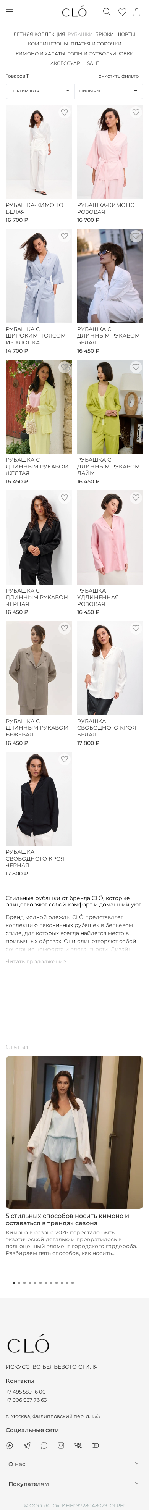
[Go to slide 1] (14, 1283)
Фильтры (89, 91)
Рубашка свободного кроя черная (35, 859)
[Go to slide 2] (19, 1283)
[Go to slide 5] (35, 1283)
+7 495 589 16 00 (26, 1392)
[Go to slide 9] (56, 1283)
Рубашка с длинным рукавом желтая (37, 466)
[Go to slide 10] (62, 1283)
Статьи (17, 1047)
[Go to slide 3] (24, 1283)
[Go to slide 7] (46, 1283)
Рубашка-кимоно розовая (106, 208)
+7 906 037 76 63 (26, 1400)
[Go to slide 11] (67, 1283)
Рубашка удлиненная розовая (98, 597)
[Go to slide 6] (40, 1283)
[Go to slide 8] (51, 1283)
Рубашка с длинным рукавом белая (108, 336)
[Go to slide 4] (30, 1283)
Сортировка (25, 91)
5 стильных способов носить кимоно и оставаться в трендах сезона (67, 1219)
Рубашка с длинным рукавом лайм (108, 466)
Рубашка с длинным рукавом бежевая (37, 728)
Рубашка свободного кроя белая (106, 728)
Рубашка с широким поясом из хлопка (36, 336)
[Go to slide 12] (72, 1283)
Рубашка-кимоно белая (34, 208)
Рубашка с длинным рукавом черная (37, 597)
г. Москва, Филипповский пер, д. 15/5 (53, 1416)
